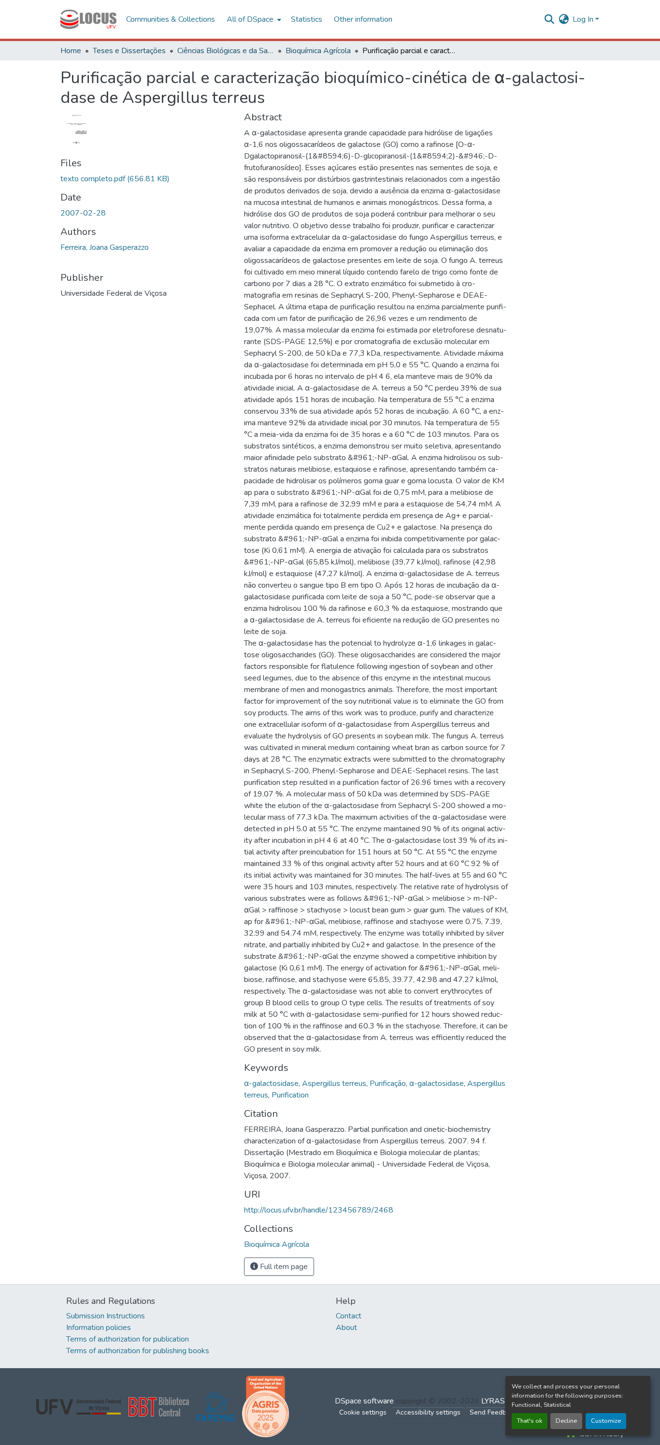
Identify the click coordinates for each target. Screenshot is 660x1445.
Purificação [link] (388, 1083)
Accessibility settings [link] (428, 1412)
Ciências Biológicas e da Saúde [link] (225, 50)
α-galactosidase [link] (271, 1083)
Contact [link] (348, 1316)
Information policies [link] (98, 1327)
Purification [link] (290, 1095)
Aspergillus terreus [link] (334, 1083)
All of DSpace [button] (250, 19)
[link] (146, 179)
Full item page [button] (283, 1266)
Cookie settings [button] (363, 1412)
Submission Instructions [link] (105, 1316)
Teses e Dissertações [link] (129, 50)
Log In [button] (584, 19)
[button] (88, 19)
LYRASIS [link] (496, 1401)
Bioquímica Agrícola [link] (318, 50)
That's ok (529, 1420)
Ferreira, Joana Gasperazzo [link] (104, 247)
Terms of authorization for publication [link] (127, 1339)
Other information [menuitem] (363, 19)
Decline (566, 1420)
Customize (606, 1420)
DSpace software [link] (364, 1401)
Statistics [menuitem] (306, 19)
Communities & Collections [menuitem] (170, 19)
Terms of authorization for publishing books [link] (137, 1350)
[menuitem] (253, 19)
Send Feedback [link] (493, 1412)
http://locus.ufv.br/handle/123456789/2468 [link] (318, 1210)
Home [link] (70, 50)
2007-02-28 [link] (83, 213)
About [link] (346, 1327)
